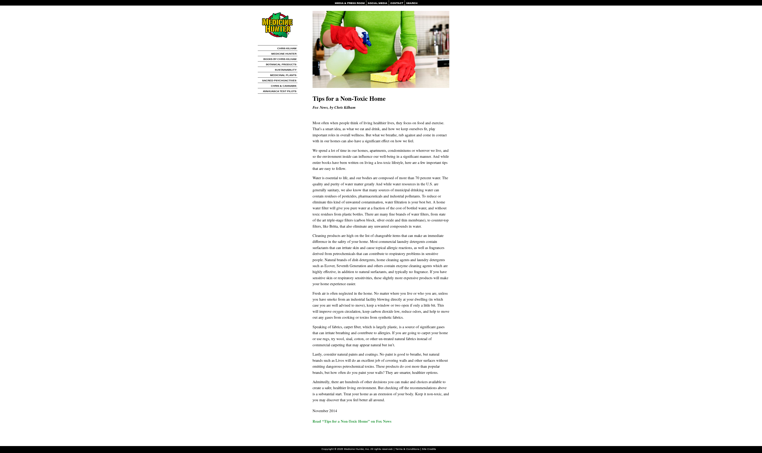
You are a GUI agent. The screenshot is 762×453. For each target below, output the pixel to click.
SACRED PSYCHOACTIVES (279, 80)
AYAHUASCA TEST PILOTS (279, 91)
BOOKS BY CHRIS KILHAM (279, 59)
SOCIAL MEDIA (377, 3)
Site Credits (429, 449)
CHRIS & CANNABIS (283, 86)
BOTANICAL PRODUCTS (281, 64)
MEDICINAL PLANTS (283, 75)
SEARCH (412, 3)
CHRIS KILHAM (286, 48)
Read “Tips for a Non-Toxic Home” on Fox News (352, 421)
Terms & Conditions (407, 449)
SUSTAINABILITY (285, 69)
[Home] (277, 43)
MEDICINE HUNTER (283, 53)
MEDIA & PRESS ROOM (350, 3)
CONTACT (396, 3)
